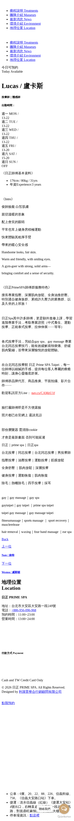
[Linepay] (17, 669)
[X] (18, 637)
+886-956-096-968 (24, 610)
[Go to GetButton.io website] (64, 816)
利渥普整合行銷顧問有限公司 (40, 691)
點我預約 (8, 703)
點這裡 (34, 815)
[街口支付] (18, 672)
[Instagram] (18, 626)
